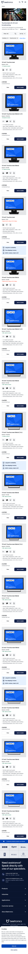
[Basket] (22, 2)
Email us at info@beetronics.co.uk (14, 878)
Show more (23, 29)
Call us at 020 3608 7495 (12, 873)
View (7, 87)
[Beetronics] (7, 2)
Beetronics (9, 920)
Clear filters (22, 38)
